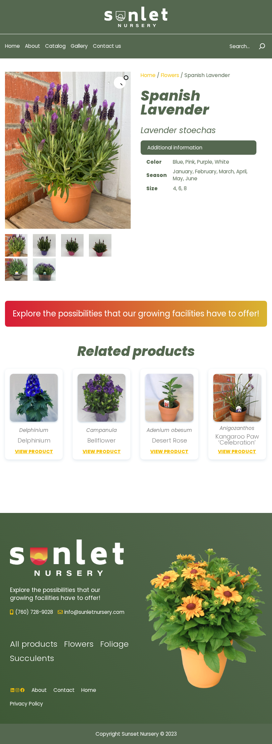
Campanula (101, 430)
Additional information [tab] (174, 147)
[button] (120, 83)
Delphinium (33, 430)
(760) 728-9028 (34, 612)
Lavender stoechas (178, 130)
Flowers (170, 75)
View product (34, 452)
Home (148, 75)
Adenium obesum (169, 430)
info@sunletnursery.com (94, 612)
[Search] (262, 46)
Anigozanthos (237, 428)
